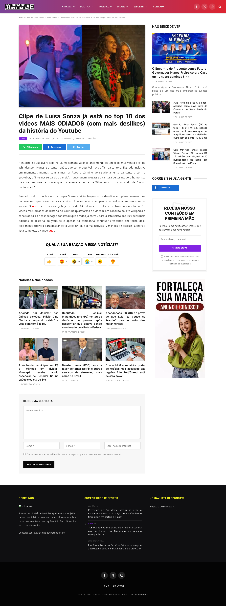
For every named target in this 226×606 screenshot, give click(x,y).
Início (21, 17)
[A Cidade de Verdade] (19, 6)
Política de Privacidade (180, 263)
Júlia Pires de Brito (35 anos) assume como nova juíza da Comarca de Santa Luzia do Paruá (190, 107)
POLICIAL (104, 6)
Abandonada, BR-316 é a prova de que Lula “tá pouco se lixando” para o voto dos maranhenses (125, 318)
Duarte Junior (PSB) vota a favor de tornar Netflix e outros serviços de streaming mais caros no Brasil (82, 371)
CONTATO (158, 6)
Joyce (90, 523)
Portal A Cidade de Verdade (134, 594)
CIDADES (67, 6)
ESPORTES (139, 6)
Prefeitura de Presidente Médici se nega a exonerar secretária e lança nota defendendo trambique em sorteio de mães (115, 513)
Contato (118, 585)
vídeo (35, 206)
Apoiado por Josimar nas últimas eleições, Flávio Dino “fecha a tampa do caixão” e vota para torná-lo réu (38, 318)
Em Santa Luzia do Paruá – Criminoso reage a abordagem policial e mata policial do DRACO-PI (115, 546)
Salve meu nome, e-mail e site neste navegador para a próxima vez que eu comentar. (74, 454)
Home (105, 585)
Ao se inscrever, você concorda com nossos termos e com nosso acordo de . (180, 260)
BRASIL (121, 6)
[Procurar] (219, 6)
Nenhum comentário (86, 138)
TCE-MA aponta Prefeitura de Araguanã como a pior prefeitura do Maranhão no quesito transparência (115, 531)
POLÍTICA (85, 6)
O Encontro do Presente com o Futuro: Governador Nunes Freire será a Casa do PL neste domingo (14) (179, 72)
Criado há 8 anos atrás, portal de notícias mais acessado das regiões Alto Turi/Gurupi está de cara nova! (125, 371)
